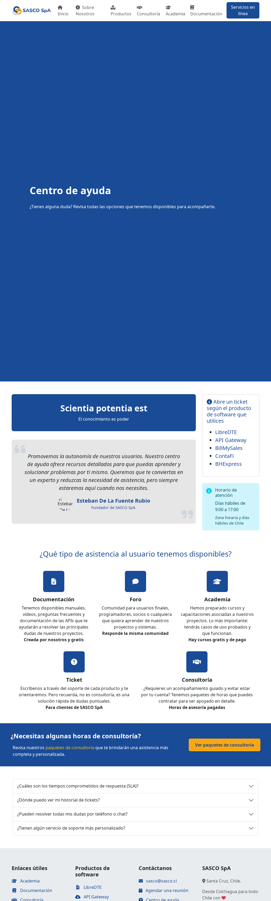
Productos (121, 14)
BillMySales (229, 448)
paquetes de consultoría (70, 747)
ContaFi (224, 455)
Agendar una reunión (166, 890)
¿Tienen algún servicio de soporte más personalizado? (71, 828)
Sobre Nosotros (85, 10)
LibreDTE (226, 432)
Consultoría (148, 14)
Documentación (206, 14)
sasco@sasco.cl (161, 881)
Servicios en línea (243, 10)
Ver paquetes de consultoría (224, 745)
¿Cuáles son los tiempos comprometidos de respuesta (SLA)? (77, 786)
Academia (175, 14)
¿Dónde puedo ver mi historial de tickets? (58, 800)
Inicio (63, 14)
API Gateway (230, 440)
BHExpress (228, 463)
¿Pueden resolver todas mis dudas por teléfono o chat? (72, 814)
